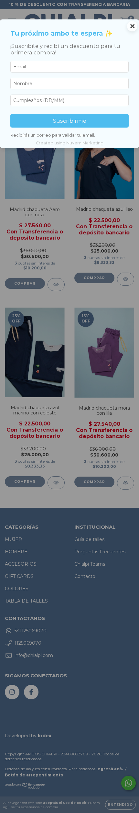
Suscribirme (69, 121)
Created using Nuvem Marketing (69, 143)
